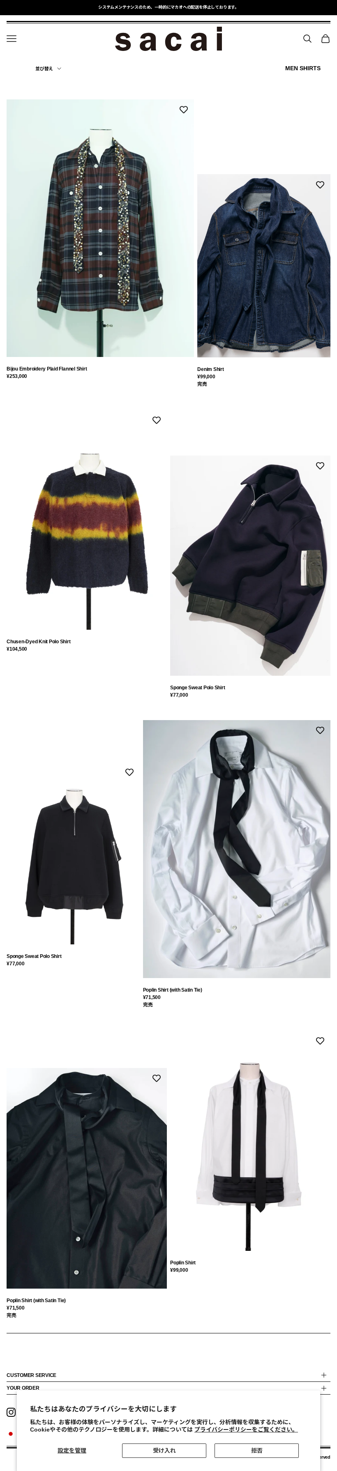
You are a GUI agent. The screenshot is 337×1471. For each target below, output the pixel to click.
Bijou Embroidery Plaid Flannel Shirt (47, 369)
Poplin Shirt (183, 1263)
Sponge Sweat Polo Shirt (197, 688)
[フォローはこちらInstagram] (11, 1412)
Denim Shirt (210, 369)
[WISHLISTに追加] (183, 109)
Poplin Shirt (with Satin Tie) (172, 990)
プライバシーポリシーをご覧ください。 (246, 1429)
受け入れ (164, 1450)
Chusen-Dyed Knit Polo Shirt (39, 642)
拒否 (257, 1450)
